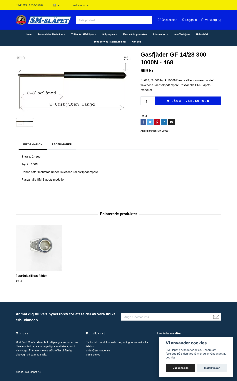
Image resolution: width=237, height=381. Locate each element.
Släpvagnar (108, 53)
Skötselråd (202, 53)
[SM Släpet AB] (81, 27)
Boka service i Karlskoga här (110, 60)
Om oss (136, 60)
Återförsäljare (182, 53)
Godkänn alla (180, 367)
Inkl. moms (79, 5)
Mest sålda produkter (135, 53)
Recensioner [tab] (62, 163)
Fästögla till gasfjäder (31, 294)
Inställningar (212, 367)
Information (159, 53)
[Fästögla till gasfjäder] (40, 267)
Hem (28, 53)
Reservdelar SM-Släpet (50, 53)
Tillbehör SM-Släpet (82, 53)
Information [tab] (32, 163)
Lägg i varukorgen (190, 119)
